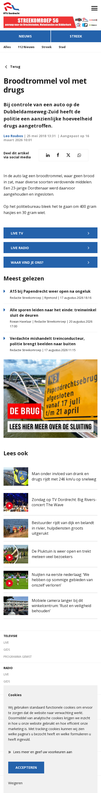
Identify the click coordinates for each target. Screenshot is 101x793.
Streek (76, 36)
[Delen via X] (68, 155)
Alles (7, 47)
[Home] (25, 8)
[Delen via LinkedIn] (48, 155)
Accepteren (26, 767)
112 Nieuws (26, 47)
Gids (7, 650)
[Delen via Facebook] (58, 155)
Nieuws (25, 36)
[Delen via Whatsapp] (79, 155)
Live (6, 643)
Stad (62, 47)
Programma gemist (18, 657)
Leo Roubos (13, 136)
